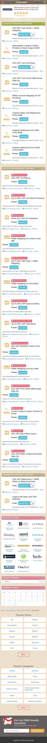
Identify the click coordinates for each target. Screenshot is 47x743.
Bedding (7, 581)
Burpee (12, 636)
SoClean (12, 631)
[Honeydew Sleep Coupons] (23, 556)
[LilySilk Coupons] (38, 524)
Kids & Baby (12, 676)
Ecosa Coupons (9, 571)
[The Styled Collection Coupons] (23, 545)
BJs (12, 619)
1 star (15, 13)
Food (35, 695)
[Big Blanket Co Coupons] (38, 545)
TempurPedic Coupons (9, 550)
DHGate (35, 636)
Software (35, 670)
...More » (41, 38)
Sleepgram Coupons (9, 561)
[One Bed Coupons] (23, 567)
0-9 (4, 592)
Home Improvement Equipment (32, 689)
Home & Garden (11, 610)
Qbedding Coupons (9, 539)
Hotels (12, 695)
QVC (12, 648)
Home (3, 610)
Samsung (35, 642)
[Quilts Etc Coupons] (23, 524)
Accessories (12, 682)
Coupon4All (21, 2)
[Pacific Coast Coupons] (9, 524)
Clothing (12, 670)
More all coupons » (14, 188)
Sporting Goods (12, 701)
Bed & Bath (20, 610)
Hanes (35, 648)
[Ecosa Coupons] (9, 567)
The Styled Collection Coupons (23, 550)
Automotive (35, 682)
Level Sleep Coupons (37, 539)
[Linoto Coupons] (38, 556)
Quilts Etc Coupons (23, 528)
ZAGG (12, 642)
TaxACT (35, 625)
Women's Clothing (35, 701)
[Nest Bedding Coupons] (23, 534)
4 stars (24, 13)
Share (16, 41)
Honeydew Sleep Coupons (23, 561)
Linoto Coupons (37, 560)
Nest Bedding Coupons (23, 539)
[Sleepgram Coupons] (9, 556)
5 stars (26, 13)
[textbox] (16, 731)
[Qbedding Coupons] (9, 534)
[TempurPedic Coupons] (9, 545)
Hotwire (35, 619)
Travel (35, 676)
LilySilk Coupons (38, 528)
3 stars (21, 13)
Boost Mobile (12, 625)
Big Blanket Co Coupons (37, 550)
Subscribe (38, 731)
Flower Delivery (12, 689)
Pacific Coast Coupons (9, 528)
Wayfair (35, 631)
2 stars (18, 13)
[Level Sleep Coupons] (38, 534)
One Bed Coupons (23, 571)
